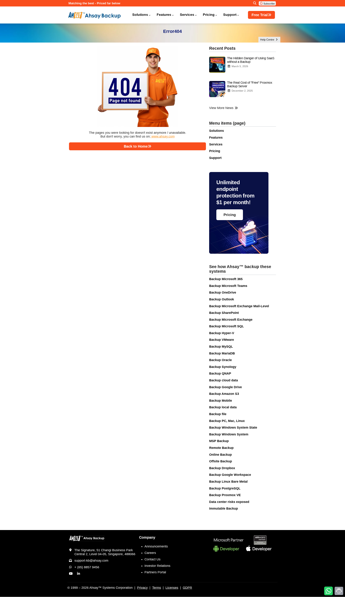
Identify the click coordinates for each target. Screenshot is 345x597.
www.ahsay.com (163, 136)
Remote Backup (221, 448)
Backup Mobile (220, 400)
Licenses (171, 587)
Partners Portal (155, 572)
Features (164, 15)
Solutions (140, 15)
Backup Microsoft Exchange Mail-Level (239, 306)
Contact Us (152, 559)
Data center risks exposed (229, 502)
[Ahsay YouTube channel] (71, 573)
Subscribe (269, 3)
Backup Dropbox (222, 468)
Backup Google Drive (225, 387)
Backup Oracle (220, 360)
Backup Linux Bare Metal (228, 481)
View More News (221, 108)
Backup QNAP (220, 373)
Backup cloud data (223, 380)
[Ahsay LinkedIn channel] (78, 573)
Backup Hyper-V (221, 333)
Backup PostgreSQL (224, 488)
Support (229, 15)
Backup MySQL (221, 346)
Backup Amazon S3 (224, 394)
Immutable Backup (223, 508)
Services (187, 15)
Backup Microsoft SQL (226, 326)
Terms (156, 587)
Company (147, 537)
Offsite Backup (220, 461)
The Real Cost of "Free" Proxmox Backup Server (249, 84)
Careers (150, 553)
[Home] (96, 15)
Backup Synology (222, 367)
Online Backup (220, 454)
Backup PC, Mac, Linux (227, 421)
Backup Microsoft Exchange (230, 319)
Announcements (156, 546)
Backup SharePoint (224, 313)
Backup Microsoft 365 (226, 279)
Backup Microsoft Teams (228, 286)
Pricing (209, 15)
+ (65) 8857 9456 (86, 567)
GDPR (187, 587)
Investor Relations (157, 566)
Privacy (142, 587)
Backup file (217, 414)
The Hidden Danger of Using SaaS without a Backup (250, 60)
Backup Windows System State (233, 427)
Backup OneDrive (222, 292)
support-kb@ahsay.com (91, 560)
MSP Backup (219, 441)
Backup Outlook (221, 299)
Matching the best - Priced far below (94, 3)
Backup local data (223, 407)
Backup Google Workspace (230, 475)
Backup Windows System (228, 434)
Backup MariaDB (222, 353)
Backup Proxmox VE (225, 495)
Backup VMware (221, 340)
